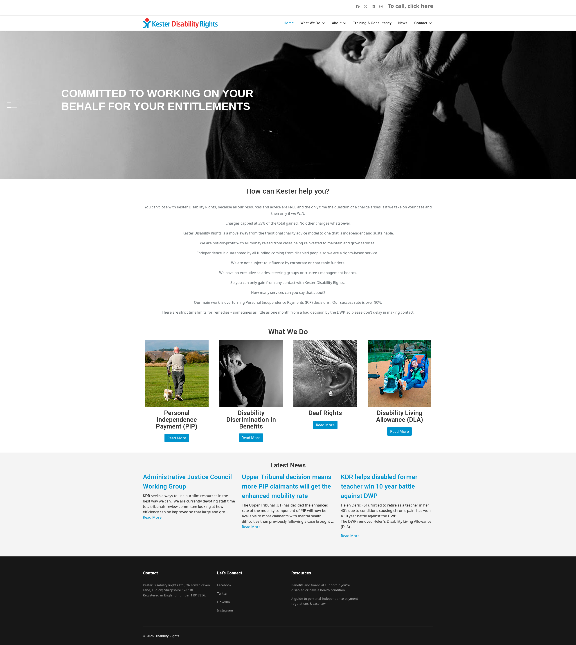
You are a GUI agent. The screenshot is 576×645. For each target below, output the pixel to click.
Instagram (225, 610)
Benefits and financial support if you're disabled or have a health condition (320, 587)
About (337, 23)
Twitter (222, 593)
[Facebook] (358, 6)
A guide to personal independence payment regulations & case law (324, 601)
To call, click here (410, 5)
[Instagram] (380, 6)
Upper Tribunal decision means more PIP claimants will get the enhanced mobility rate (286, 486)
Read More (176, 437)
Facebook (224, 585)
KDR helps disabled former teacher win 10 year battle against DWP (379, 486)
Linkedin (223, 602)
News (402, 23)
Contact (420, 23)
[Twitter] (365, 6)
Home (289, 23)
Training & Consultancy (372, 23)
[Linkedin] (373, 6)
